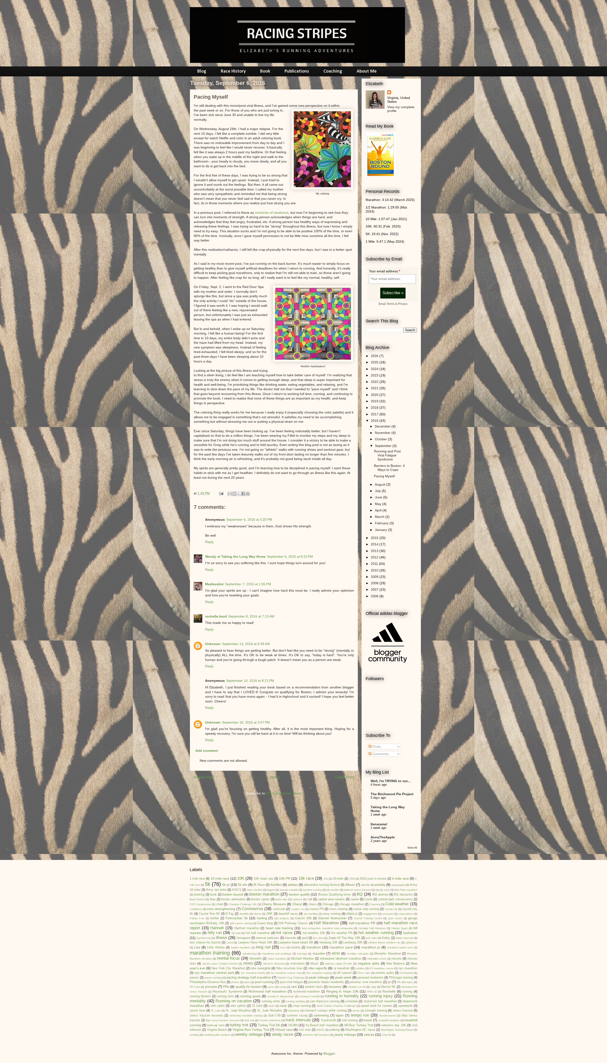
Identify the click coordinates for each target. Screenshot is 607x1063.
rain (294, 987)
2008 (375, 583)
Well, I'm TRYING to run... (391, 781)
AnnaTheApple (383, 837)
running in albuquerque (280, 996)
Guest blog (265, 923)
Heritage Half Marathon (372, 928)
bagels (271, 889)
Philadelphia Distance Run (208, 982)
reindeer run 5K (357, 986)
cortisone (279, 909)
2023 (375, 375)
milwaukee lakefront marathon (340, 958)
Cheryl (297, 904)
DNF (270, 913)
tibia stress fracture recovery (223, 1020)
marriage (302, 953)
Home (275, 777)
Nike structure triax (289, 968)
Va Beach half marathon (322, 1025)
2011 (375, 564)
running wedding (295, 1001)
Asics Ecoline (254, 889)
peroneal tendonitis (370, 977)
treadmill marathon (389, 1020)
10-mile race (220, 878)
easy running (332, 913)
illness (221, 937)
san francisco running (325, 1001)
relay (373, 986)
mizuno (396, 958)
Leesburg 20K (353, 942)
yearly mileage (345, 1034)
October (381, 439)
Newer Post (204, 777)
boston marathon (264, 894)
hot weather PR (342, 933)
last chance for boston (205, 942)
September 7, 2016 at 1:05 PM (248, 584)
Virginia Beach (217, 1029)
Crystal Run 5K (209, 913)
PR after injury (405, 982)
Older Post (344, 777)
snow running (302, 1005)
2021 (375, 388)
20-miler (338, 878)
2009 (375, 577)
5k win (242, 885)
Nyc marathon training (319, 972)
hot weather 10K (314, 933)
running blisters (200, 996)
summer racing (297, 1015)
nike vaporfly (317, 968)
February (382, 523)
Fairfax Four (197, 918)
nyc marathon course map (286, 972)
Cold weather (397, 904)
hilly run (215, 932)
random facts (314, 987)
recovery (334, 987)
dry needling (311, 913)
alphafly (365, 884)
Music (314, 963)
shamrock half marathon (380, 1001)
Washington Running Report (397, 1029)
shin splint (218, 1005)
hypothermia (204, 938)
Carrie (368, 899)
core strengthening (221, 909)
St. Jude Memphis (269, 1010)
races (271, 986)
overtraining (406, 972)
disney (258, 913)
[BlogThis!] (234, 493)
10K (240, 878)
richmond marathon (306, 991)
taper (340, 1015)
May (378, 504)
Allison (350, 885)
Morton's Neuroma (274, 963)
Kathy (386, 938)
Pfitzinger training (401, 977)
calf (309, 899)
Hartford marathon (246, 928)
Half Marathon (326, 923)
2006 (375, 596)
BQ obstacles (403, 894)
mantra (295, 947)
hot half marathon (258, 933)
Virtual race (283, 1029)
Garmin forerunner (332, 918)
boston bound (232, 894)
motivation (297, 963)
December (383, 426)
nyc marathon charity (253, 972)
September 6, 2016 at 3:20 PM (249, 519)
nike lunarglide (260, 968)
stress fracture (403, 1010)
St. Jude (216, 1010)
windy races (282, 1034)
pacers (194, 977)
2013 (375, 551)
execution (388, 913)
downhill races (288, 913)
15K (325, 878)
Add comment (206, 750)
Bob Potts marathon (406, 889)
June (379, 497)
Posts (376, 746)
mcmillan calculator (358, 953)
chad (219, 904)
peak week (343, 977)
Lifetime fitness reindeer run (384, 942)
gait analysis (281, 918)
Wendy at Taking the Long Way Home (235, 556)
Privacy (402, 303)
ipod (305, 938)
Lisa (197, 947)
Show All (412, 847)
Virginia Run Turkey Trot (251, 1029)
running (407, 991)
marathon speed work (400, 947)
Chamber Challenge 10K (243, 904)
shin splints (238, 1005)
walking (334, 1029)
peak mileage (319, 977)
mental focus (228, 958)
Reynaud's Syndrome (227, 991)
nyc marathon (408, 968)
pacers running (213, 977)
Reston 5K (388, 987)
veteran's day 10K (393, 1025)
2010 (375, 570)
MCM (336, 953)
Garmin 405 (303, 918)
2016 (375, 420)
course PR (316, 909)
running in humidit (309, 996)
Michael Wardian (302, 958)
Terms (391, 303)
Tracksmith (328, 1020)
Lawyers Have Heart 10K (255, 942)
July (378, 491)
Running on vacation (234, 1001)
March (380, 517)
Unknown (213, 644)
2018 (375, 407)
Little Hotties (216, 947)
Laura (229, 942)
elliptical (351, 913)
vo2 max (305, 1029)
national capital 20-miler (338, 963)
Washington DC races (360, 1029)
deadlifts (244, 913)
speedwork (405, 1005)
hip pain (236, 933)
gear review (395, 918)
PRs (226, 987)
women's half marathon (316, 1034)
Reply (209, 542)
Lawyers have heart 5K (295, 942)
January (381, 530)
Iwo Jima (318, 938)
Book (265, 71)
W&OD (320, 1029)
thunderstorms (387, 1015)
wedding (194, 1034)
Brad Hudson (197, 899)
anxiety (380, 885)
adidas (293, 885)
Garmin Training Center (368, 918)
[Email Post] (220, 493)
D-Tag (229, 913)
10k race (306, 878)
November (383, 433)
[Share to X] (238, 493)
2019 (375, 401)
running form (225, 996)
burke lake (281, 899)
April (378, 510)
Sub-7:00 (274, 1015)
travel (367, 1020)
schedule (351, 1001)
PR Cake (195, 986)
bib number (332, 889)
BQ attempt (380, 894)
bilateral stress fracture (357, 889)
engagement (370, 913)
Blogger (329, 1053)
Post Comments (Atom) (284, 793)
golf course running (241, 923)
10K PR (284, 878)
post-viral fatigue (291, 982)
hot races (284, 932)
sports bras (197, 1010)
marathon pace (341, 947)
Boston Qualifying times (334, 894)
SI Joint (257, 1005)
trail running (350, 1020)
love (283, 947)
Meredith (256, 958)
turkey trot (239, 1025)
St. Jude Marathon (238, 1010)
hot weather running (376, 932)
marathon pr (371, 947)
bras (213, 899)
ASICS (236, 889)
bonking (199, 894)
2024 (375, 369)
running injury (381, 996)
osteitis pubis (384, 973)
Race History (233, 71)
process (211, 987)
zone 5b (386, 1034)
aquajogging (398, 884)
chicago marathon (351, 904)
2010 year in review (373, 878)
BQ (360, 894)
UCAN (293, 1025)
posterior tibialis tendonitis (326, 982)
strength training (376, 1010)
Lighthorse (411, 942)
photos (235, 982)
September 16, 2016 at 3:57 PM (246, 722)
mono (248, 963)
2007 (375, 589)
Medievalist (214, 584)
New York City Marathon (228, 968)
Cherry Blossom (274, 904)
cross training (338, 909)
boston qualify (299, 894)
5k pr (226, 885)
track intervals (298, 1020)
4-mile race (400, 878)
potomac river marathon (365, 982)
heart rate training (279, 928)
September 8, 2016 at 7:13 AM (251, 616)
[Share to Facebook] (243, 493)
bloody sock (383, 889)
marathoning (249, 953)
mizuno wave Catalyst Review (220, 963)
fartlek (214, 918)
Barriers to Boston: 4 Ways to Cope (389, 468)
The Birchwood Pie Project (392, 794)
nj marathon (342, 968)
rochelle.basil (216, 616)
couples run (297, 909)
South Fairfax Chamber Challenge (336, 1005)
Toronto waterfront (270, 1020)
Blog (201, 71)
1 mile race (197, 878)
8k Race (259, 885)
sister (271, 1005)
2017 (375, 414)
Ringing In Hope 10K (342, 991)
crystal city (391, 909)
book (213, 894)
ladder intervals (404, 938)
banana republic (289, 889)
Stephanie (293, 1010)
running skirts (271, 1001)
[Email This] (229, 493)
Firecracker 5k (236, 918)
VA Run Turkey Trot (358, 1025)
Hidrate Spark (399, 928)
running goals (250, 996)
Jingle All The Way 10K (344, 938)
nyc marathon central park (214, 973)
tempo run (360, 1015)
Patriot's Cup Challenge (290, 977)
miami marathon (276, 958)
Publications (297, 71)
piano (247, 982)
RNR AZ (372, 991)
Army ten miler (216, 889)
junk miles (371, 938)
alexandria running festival (322, 885)
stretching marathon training (246, 1015)
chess (312, 904)
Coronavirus (252, 908)
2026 (375, 356)
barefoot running (312, 889)
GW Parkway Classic (293, 923)
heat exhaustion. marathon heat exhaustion (327, 928)
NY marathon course (381, 968)
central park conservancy (395, 899)
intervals (290, 938)
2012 (375, 557)
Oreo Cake (363, 972)
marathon (313, 947)
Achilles (276, 885)
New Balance (395, 963)
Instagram (243, 938)
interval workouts (267, 938)
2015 (375, 538)
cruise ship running (366, 909)
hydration (410, 933)
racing (282, 986)
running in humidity (342, 996)
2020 (375, 395)
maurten (319, 953)
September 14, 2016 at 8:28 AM (246, 644)
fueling (262, 918)
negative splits (368, 963)
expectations (406, 913)
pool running (264, 982)
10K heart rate (263, 878)
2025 (375, 362)
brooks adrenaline (233, 899)
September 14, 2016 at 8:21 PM (250, 680)
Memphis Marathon (387, 953)
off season (344, 973)
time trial (249, 1020)
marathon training (210, 953)
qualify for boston (249, 987)
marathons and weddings (277, 953)
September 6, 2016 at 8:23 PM (290, 556)
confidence (196, 909)
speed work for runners (376, 1005)
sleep (283, 1005)
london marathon (240, 947)
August (380, 484)
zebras (369, 1034)
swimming (321, 1015)
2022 (375, 382)
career (354, 899)
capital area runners (331, 899)
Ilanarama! (379, 824)
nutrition (359, 968)
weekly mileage (248, 1034)
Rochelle (388, 991)
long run (263, 947)
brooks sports (260, 899)
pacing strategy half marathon (248, 977)
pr (389, 982)
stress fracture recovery (206, 1015)
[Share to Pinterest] (247, 493)
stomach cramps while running (325, 1010)
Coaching (332, 71)
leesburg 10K (329, 942)
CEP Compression (200, 904)
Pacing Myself (384, 476)
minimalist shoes (376, 958)
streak (356, 1010)
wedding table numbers (217, 1034)
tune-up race (215, 1025)
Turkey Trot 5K (269, 1025)
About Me (367, 71)
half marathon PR (362, 923)
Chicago (328, 904)
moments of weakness (272, 212)
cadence (297, 899)
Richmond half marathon (267, 991)
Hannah (217, 928)
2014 (375, 544)
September (383, 446)
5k (207, 884)
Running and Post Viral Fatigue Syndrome (387, 455)
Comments (380, 754)
